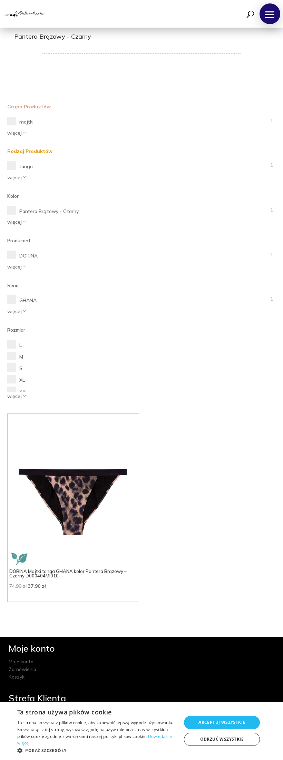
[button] (270, 13)
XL (22, 380)
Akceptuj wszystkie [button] (221, 722)
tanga (26, 166)
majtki (26, 122)
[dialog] (141, 731)
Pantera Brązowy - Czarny (49, 211)
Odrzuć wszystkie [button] (222, 739)
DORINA (28, 256)
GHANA (28, 300)
